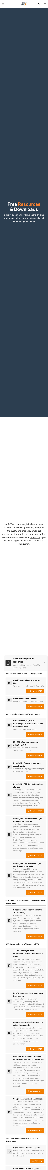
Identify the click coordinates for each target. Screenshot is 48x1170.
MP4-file (38, 1161)
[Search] (39, 4)
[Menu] (3, 4)
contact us (35, 537)
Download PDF (36, 691)
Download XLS (36, 1091)
